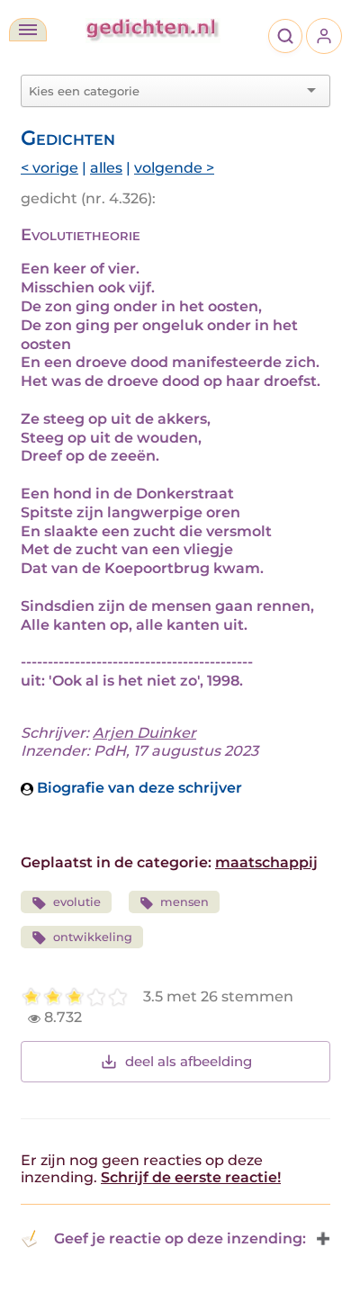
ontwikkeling (92, 937)
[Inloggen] (324, 36)
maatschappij (266, 862)
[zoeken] (285, 36)
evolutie (77, 902)
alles (106, 167)
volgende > (174, 167)
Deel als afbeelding (188, 1061)
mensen (184, 902)
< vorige (49, 167)
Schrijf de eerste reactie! (191, 1177)
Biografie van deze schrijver (137, 787)
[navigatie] (28, 29)
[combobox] (165, 91)
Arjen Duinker (144, 732)
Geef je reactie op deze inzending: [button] (180, 1238)
